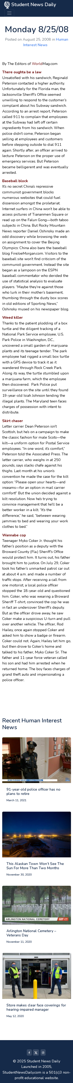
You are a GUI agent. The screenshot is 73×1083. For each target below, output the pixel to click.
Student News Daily (33, 4)
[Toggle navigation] (9, 13)
